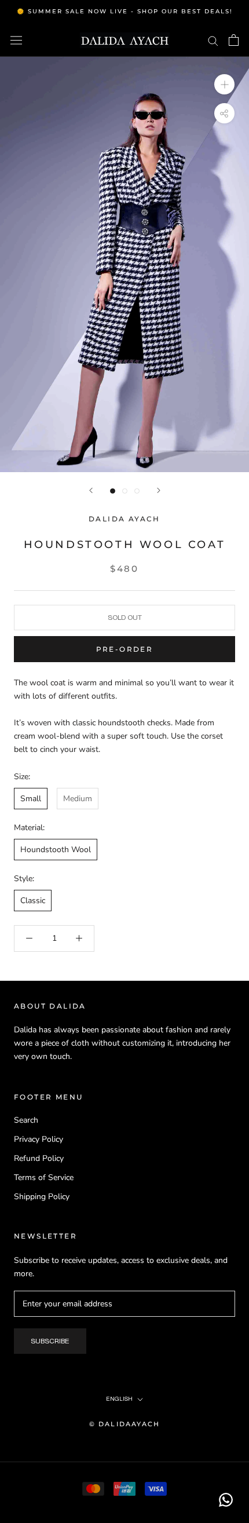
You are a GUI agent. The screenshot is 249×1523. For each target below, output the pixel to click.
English (119, 1399)
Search (26, 1120)
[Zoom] (224, 84)
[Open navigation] (16, 40)
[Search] (213, 40)
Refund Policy (39, 1158)
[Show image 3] (137, 491)
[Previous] (91, 490)
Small (30, 798)
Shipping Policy (41, 1196)
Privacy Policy (38, 1139)
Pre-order (124, 649)
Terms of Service (44, 1177)
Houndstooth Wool (55, 849)
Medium (77, 798)
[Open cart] (234, 40)
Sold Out (125, 617)
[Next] (158, 490)
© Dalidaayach (124, 1424)
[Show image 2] (124, 491)
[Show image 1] (112, 491)
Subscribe (50, 1341)
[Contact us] (226, 1500)
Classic (32, 900)
